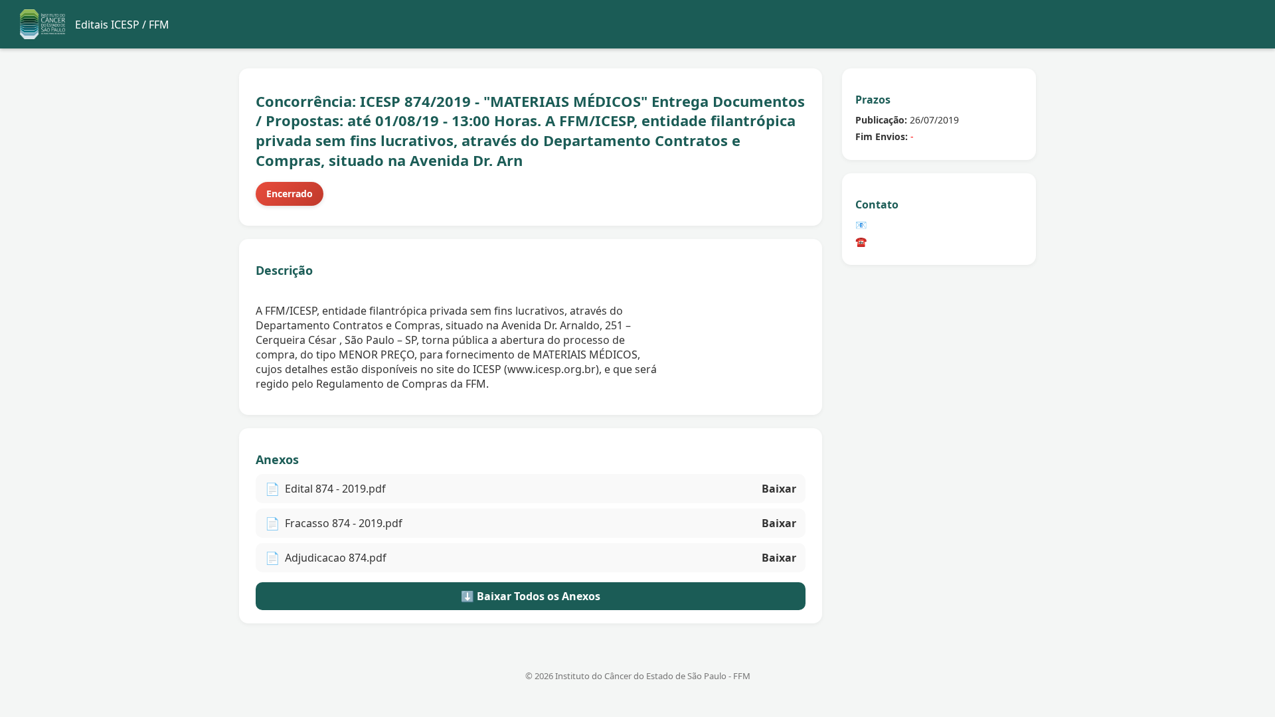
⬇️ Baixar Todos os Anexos (530, 596)
